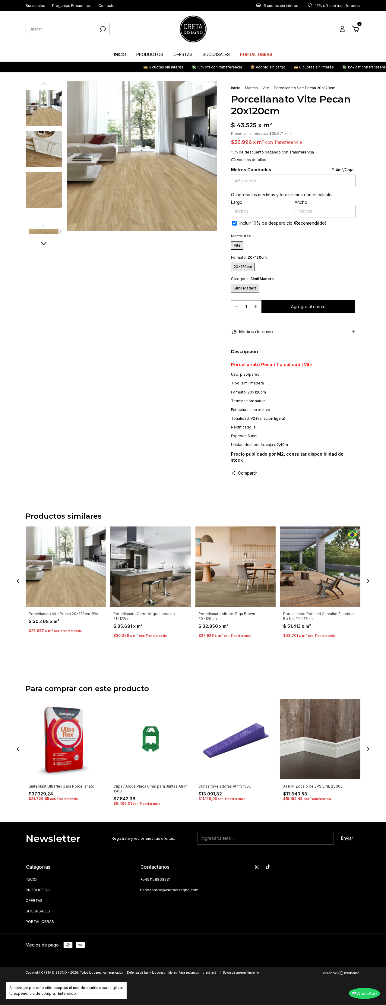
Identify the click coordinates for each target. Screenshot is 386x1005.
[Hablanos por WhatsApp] (364, 993)
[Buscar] (102, 29)
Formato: (249, 257)
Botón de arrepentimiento (241, 972)
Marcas (251, 88)
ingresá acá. (208, 972)
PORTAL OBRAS (256, 54)
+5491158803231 (155, 879)
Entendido (67, 993)
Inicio (235, 88)
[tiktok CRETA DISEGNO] (267, 866)
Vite (265, 88)
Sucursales (35, 5)
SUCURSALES (216, 54)
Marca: (241, 236)
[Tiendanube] (341, 973)
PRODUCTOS (149, 54)
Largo (236, 202)
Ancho (301, 202)
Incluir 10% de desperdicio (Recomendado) (283, 223)
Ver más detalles (251, 159)
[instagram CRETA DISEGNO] (257, 866)
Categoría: (252, 279)
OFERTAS (182, 54)
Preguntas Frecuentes (71, 5)
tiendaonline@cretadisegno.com (169, 890)
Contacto (106, 5)
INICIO (120, 54)
